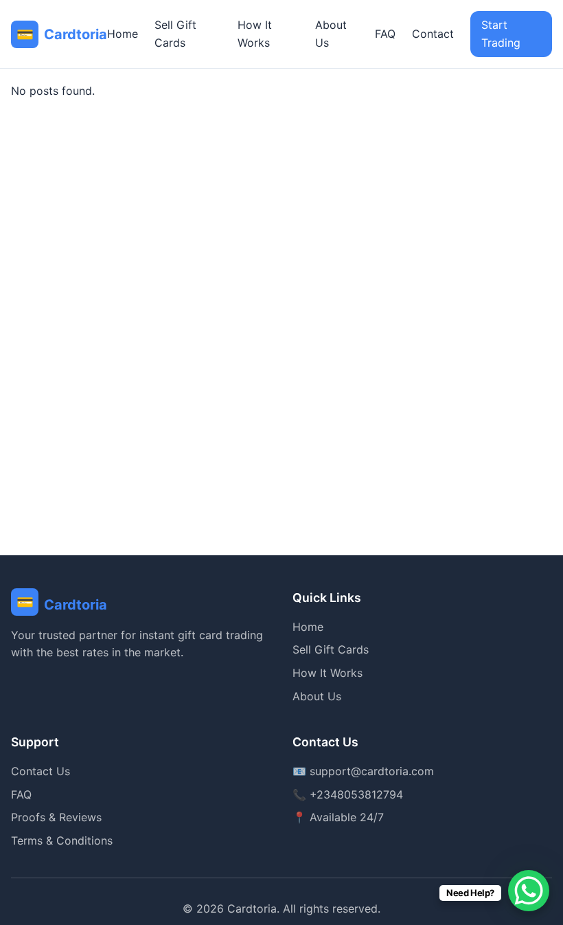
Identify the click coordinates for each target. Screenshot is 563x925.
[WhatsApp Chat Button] (528, 890)
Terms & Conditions (62, 840)
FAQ (385, 34)
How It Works (255, 33)
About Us (331, 33)
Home (122, 34)
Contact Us (40, 771)
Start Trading (500, 33)
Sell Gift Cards (175, 33)
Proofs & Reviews (56, 817)
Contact (433, 34)
